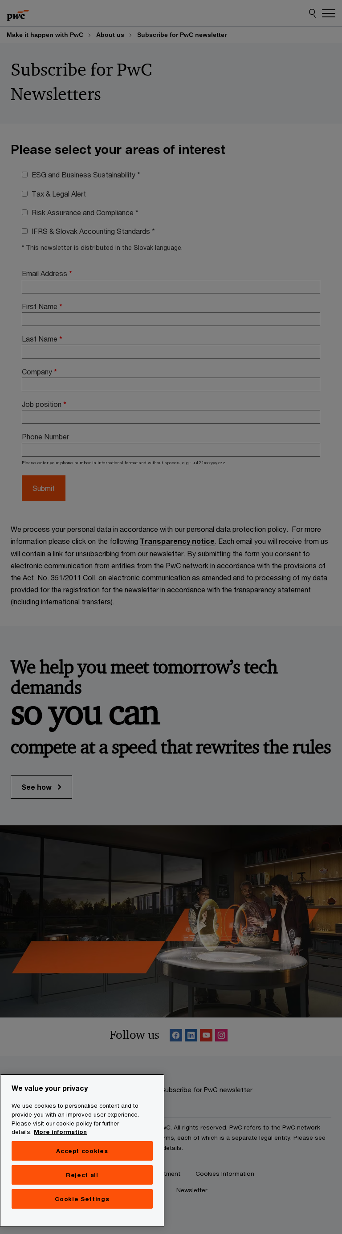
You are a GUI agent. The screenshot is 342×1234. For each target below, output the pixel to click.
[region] (82, 1150)
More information (60, 1131)
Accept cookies (82, 1150)
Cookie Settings (82, 1198)
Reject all (82, 1174)
